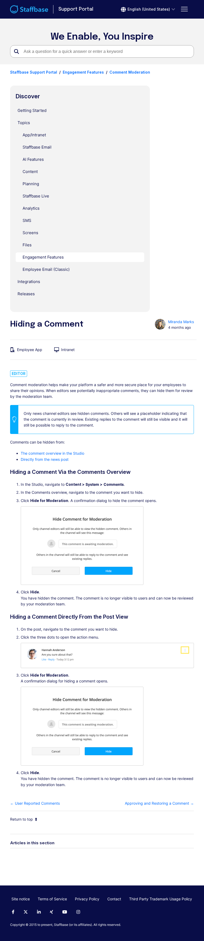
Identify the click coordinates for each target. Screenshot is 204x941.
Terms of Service (52, 899)
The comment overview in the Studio (52, 453)
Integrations (29, 281)
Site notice (20, 899)
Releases (26, 293)
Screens (30, 232)
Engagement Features (83, 72)
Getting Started (32, 110)
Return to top (21, 819)
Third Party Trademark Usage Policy (160, 899)
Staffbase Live (36, 196)
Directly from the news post (45, 459)
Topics (24, 122)
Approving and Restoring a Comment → (159, 803)
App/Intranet (34, 134)
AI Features (33, 159)
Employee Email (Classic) (46, 269)
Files (27, 244)
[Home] (29, 9)
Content (30, 171)
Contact (114, 899)
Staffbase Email (37, 147)
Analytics (31, 208)
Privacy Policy (87, 899)
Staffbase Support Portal (33, 72)
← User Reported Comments (35, 803)
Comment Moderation (129, 72)
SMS (27, 220)
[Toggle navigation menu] (184, 9)
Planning (31, 183)
